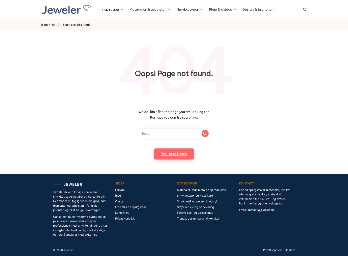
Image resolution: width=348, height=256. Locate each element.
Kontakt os (122, 212)
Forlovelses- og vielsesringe (195, 212)
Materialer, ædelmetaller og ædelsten (201, 190)
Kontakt (290, 250)
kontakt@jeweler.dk (261, 209)
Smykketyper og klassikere (195, 195)
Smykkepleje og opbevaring (195, 207)
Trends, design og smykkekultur (198, 218)
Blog (118, 195)
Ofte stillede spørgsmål (130, 207)
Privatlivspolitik (125, 218)
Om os (119, 201)
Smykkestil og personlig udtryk (197, 201)
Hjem (44, 25)
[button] (205, 133)
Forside (120, 190)
